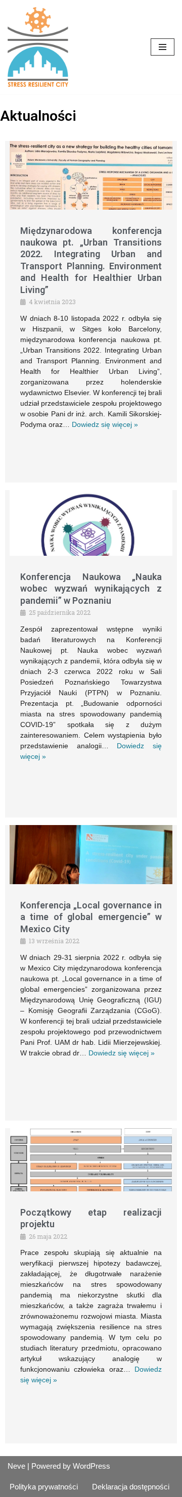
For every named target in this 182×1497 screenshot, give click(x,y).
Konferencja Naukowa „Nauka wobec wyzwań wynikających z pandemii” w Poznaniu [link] (91, 588)
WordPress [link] (91, 1466)
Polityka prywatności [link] (44, 1486)
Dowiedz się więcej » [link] (105, 424)
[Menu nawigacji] (162, 47)
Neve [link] (16, 1466)
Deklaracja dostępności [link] (130, 1486)
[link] (38, 47)
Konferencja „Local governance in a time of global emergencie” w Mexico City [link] (91, 917)
